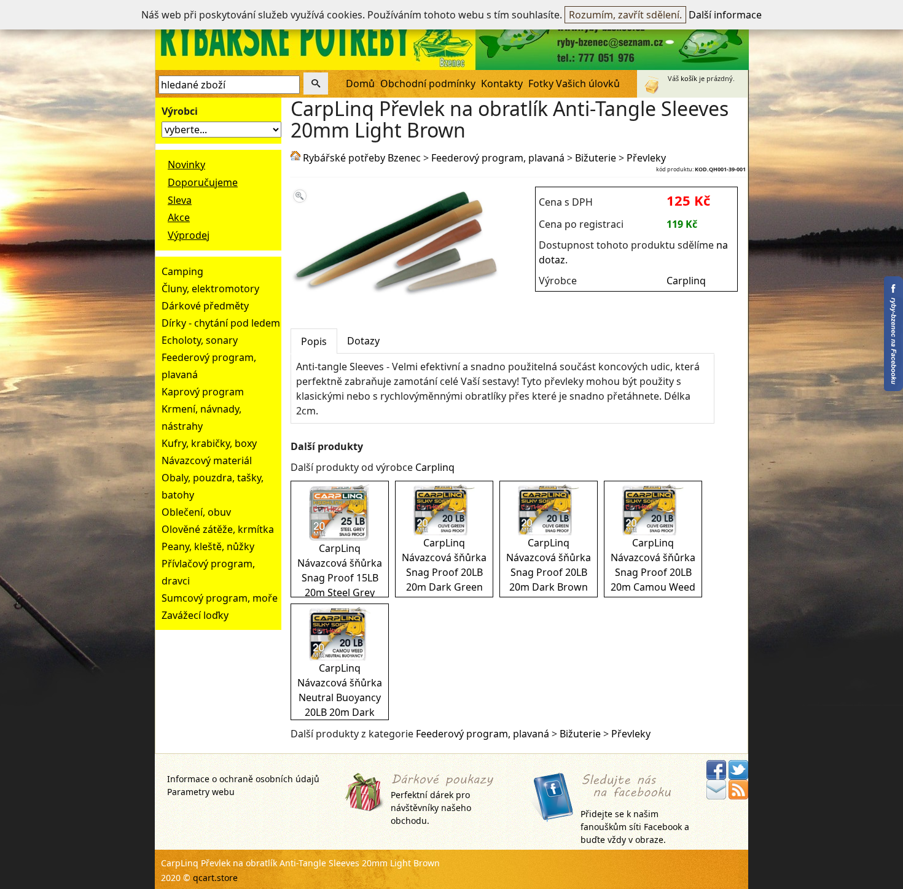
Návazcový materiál (207, 460)
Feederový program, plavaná (498, 158)
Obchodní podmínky (427, 83)
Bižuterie (595, 158)
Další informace (725, 14)
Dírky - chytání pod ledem (221, 323)
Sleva (180, 200)
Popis (314, 341)
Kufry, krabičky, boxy (209, 443)
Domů (360, 83)
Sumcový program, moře (220, 598)
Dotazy (363, 340)
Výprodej (188, 235)
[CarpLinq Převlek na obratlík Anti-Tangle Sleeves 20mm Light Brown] (396, 296)
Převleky (646, 158)
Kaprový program (203, 391)
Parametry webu (201, 792)
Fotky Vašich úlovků (574, 83)
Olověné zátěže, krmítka (218, 529)
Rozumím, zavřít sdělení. (625, 14)
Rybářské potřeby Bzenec (362, 158)
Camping (182, 271)
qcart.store (215, 877)
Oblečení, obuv (196, 512)
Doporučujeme (203, 182)
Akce (179, 217)
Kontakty (502, 83)
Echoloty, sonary (200, 340)
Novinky (186, 164)
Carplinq (686, 280)
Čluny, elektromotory (210, 288)
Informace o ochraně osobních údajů (243, 779)
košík (689, 78)
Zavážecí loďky (195, 615)
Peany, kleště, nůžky (208, 546)
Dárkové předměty (205, 306)
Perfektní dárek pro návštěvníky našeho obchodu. (431, 807)
